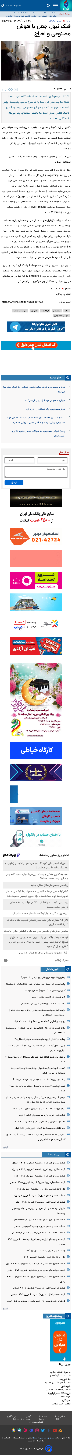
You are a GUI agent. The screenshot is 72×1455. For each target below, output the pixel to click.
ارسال (14, 482)
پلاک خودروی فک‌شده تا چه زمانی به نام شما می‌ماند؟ (39, 1079)
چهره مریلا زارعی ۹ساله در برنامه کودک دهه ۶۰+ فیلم (39, 1021)
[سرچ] (48, 5)
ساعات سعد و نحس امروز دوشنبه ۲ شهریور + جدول (39, 1226)
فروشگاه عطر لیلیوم (59, 1393)
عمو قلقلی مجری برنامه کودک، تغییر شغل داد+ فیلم (40, 1128)
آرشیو (5, 1147)
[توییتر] (42, 1431)
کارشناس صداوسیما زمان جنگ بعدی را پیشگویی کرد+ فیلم (36, 1300)
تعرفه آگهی (12, 1416)
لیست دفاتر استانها (22, 1419)
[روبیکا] (12, 1430)
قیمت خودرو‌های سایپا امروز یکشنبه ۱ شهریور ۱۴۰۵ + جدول (36, 1270)
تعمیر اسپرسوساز (61, 1404)
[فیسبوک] (48, 1431)
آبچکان (66, 1400)
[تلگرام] (30, 1431)
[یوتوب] (54, 1431)
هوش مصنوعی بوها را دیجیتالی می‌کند (45, 400)
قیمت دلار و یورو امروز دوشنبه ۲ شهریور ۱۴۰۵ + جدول (38, 1219)
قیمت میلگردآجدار (60, 1375)
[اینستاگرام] (36, 1431)
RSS (57, 1419)
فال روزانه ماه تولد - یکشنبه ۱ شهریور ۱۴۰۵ (44, 1257)
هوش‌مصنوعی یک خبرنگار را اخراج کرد (45, 409)
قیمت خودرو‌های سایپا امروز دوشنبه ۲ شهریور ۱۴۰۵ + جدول (35, 1263)
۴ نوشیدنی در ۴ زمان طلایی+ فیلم (48, 997)
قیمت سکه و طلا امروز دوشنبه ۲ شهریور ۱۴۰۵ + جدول (38, 1162)
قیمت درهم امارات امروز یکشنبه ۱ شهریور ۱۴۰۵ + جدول (38, 1294)
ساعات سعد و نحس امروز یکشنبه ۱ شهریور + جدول (39, 1195)
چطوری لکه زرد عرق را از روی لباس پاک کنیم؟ (43, 977)
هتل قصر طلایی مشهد (57, 1382)
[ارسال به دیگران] (15, 89)
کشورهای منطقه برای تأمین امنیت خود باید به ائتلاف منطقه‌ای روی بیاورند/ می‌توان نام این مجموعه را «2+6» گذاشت (30, 14)
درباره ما (43, 1416)
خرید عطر (65, 1396)
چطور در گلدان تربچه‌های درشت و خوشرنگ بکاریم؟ (40, 1039)
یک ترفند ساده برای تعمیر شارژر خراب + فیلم (43, 1003)
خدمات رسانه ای (36, 1422)
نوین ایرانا (65, 1364)
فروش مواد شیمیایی (58, 1389)
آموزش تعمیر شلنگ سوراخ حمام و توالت (45, 990)
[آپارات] (24, 1430)
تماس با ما (60, 1416)
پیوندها (42, 1419)
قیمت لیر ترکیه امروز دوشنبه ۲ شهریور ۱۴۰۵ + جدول (39, 1287)
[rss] (59, 1431)
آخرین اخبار (52, 969)
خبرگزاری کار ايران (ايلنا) (44, 1437)
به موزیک (65, 1379)
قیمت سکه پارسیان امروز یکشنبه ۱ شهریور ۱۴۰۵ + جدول (37, 1182)
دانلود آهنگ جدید (60, 1372)
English (17, 5)
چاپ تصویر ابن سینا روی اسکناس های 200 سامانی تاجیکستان (35, 984)
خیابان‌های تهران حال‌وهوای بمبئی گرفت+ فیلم (42, 1115)
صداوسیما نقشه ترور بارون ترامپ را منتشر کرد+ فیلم (38, 1232)
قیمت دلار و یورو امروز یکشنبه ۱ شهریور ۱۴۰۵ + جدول (38, 1169)
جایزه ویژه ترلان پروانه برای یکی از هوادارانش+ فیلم (40, 1121)
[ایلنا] (66, 5)
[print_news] (4, 89)
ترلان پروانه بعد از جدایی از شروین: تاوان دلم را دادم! (39, 1108)
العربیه (8, 5)
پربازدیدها (53, 1154)
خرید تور (66, 1386)
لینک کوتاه (65, 302)
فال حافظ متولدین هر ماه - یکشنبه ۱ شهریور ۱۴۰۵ (41, 1188)
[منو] (55, 5)
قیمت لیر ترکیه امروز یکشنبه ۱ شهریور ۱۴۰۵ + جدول (39, 1201)
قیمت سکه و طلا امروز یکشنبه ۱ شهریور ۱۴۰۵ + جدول (39, 1175)
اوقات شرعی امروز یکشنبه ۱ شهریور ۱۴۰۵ (45, 1250)
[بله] (18, 1431)
